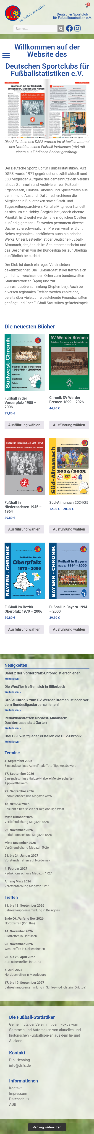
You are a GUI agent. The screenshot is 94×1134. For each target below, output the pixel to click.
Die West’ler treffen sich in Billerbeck (35, 686)
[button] (6, 55)
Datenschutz (19, 1099)
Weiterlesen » (13, 678)
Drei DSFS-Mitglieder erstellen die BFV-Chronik (43, 736)
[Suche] (60, 28)
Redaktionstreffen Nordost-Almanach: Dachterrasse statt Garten (36, 720)
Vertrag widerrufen (47, 1127)
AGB (12, 1104)
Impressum (18, 1093)
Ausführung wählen (24, 425)
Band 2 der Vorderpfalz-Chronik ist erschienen (43, 673)
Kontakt (15, 1088)
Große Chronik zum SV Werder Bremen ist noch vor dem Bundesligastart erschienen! (47, 702)
